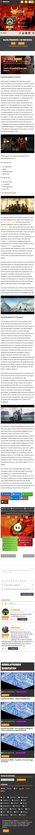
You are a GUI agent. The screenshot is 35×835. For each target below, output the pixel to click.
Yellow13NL (15, 628)
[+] (25, 581)
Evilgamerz (6, 800)
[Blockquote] (16, 581)
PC (5, 59)
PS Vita (14, 809)
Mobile (25, 803)
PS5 (4, 812)
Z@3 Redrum (15, 610)
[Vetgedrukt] (2, 581)
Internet (15, 803)
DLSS (6, 241)
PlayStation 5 (4, 227)
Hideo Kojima (27, 63)
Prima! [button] (6, 831)
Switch (15, 815)
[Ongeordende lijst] (14, 581)
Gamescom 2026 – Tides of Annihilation (15, 699)
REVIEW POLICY (17, 533)
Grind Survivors (28, 556)
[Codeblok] (18, 581)
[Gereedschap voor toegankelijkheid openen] (26, 2)
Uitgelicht (18, 59)
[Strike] (9, 581)
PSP (17, 812)
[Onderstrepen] (7, 581)
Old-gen (17, 806)
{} (22, 581)
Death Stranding (22, 61)
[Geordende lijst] (11, 581)
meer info (21, 821)
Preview (5, 809)
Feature (16, 800)
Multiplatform (21, 692)
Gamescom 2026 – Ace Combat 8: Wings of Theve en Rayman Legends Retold (17, 729)
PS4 (28, 809)
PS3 (22, 809)
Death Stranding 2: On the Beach (13, 63)
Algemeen (13, 797)
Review (10, 59)
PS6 (11, 812)
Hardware (6, 803)
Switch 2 (23, 815)
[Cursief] (5, 581)
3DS (4, 797)
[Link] (20, 581)
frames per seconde (9, 222)
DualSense (9, 246)
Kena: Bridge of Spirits (9, 556)
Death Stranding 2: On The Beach (15, 69)
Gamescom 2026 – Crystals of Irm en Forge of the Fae (17, 761)
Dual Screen (24, 797)
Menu (5, 33)
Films (24, 800)
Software (5, 815)
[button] (31, 2)
